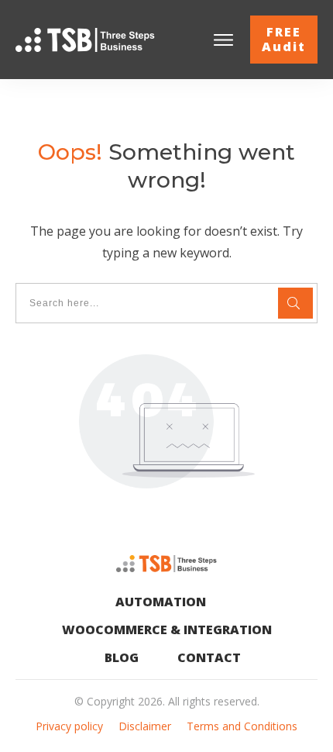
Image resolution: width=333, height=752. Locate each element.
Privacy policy (69, 726)
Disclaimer (144, 726)
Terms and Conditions (242, 726)
